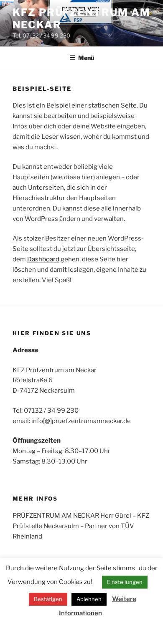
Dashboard (43, 259)
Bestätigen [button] (48, 599)
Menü (86, 57)
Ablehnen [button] (89, 599)
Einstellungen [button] (125, 582)
